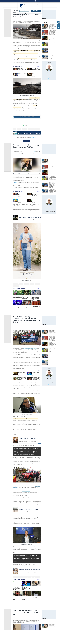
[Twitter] (26, 133)
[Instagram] (32, 133)
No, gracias (24, 10)
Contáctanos (26, 140)
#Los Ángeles (15, 576)
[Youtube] (38, 133)
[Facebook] (21, 133)
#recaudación (38, 576)
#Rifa (33, 576)
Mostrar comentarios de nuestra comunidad (27, 116)
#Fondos (25, 576)
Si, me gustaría (35, 10)
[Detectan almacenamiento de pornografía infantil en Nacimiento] (45, 38)
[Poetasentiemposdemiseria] (49, 67)
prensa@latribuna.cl (33, 137)
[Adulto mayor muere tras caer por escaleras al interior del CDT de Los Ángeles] (45, 56)
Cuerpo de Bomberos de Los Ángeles (30, 348)
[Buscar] (52, 1)
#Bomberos (20, 576)
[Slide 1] (48, 78)
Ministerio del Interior (26, 491)
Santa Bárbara (30, 176)
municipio (15, 182)
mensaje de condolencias (35, 178)
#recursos (29, 576)
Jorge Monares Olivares (18, 151)
